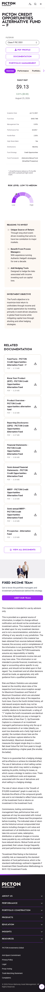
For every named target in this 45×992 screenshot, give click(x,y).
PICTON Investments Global (13, 948)
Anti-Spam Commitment (11, 955)
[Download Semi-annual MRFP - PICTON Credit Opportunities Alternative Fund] (35, 514)
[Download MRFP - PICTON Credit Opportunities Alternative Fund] (35, 494)
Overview (10, 71)
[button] (30, 4)
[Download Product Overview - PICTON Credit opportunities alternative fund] (35, 406)
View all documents (24, 550)
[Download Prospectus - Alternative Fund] (35, 534)
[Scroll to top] (41, 987)
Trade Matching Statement (12, 973)
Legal (4, 964)
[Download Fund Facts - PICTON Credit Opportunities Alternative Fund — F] (35, 363)
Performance (23, 71)
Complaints (6, 978)
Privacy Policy (7, 960)
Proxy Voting (7, 969)
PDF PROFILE (23, 50)
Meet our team (22, 598)
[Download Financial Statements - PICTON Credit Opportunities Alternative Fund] (35, 451)
